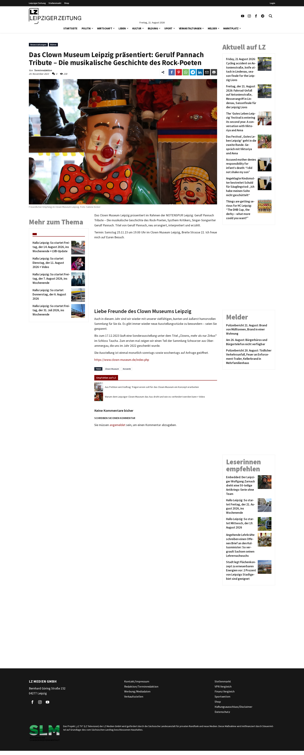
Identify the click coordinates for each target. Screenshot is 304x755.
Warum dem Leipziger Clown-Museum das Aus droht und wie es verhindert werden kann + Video (155, 396)
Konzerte (127, 368)
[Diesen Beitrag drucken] (214, 72)
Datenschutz (222, 712)
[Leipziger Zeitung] (55, 16)
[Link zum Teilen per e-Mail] (207, 72)
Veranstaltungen (190, 28)
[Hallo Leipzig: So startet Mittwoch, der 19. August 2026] (263, 524)
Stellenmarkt (55, 3)
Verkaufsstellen (133, 696)
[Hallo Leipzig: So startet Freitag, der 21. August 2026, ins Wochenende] (263, 506)
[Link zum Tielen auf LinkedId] (200, 72)
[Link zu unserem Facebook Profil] (256, 16)
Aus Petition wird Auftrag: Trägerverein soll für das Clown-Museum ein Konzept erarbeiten (152, 387)
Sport (168, 28)
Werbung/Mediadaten (137, 691)
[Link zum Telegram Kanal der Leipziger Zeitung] (262, 16)
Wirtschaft (104, 28)
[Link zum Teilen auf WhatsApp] (186, 72)
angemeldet (117, 425)
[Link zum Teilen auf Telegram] (193, 72)
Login (272, 3)
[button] (92, 28)
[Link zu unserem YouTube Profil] (242, 16)
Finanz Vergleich (225, 691)
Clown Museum (112, 368)
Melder (212, 28)
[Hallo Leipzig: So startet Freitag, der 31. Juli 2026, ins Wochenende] (77, 311)
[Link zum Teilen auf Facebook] (172, 72)
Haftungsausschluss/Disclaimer (233, 706)
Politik (86, 28)
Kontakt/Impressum (136, 681)
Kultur (136, 28)
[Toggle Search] (270, 16)
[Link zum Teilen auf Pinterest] (179, 72)
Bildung (153, 28)
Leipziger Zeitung (37, 3)
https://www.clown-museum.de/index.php (121, 360)
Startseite (70, 28)
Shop (66, 3)
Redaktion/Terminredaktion (141, 686)
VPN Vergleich (223, 686)
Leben (122, 28)
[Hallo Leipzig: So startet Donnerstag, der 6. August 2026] (77, 295)
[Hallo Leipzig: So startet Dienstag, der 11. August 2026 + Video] (77, 263)
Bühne (53, 44)
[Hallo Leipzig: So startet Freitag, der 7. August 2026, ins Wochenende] (77, 279)
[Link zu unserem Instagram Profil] (249, 16)
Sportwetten (222, 696)
